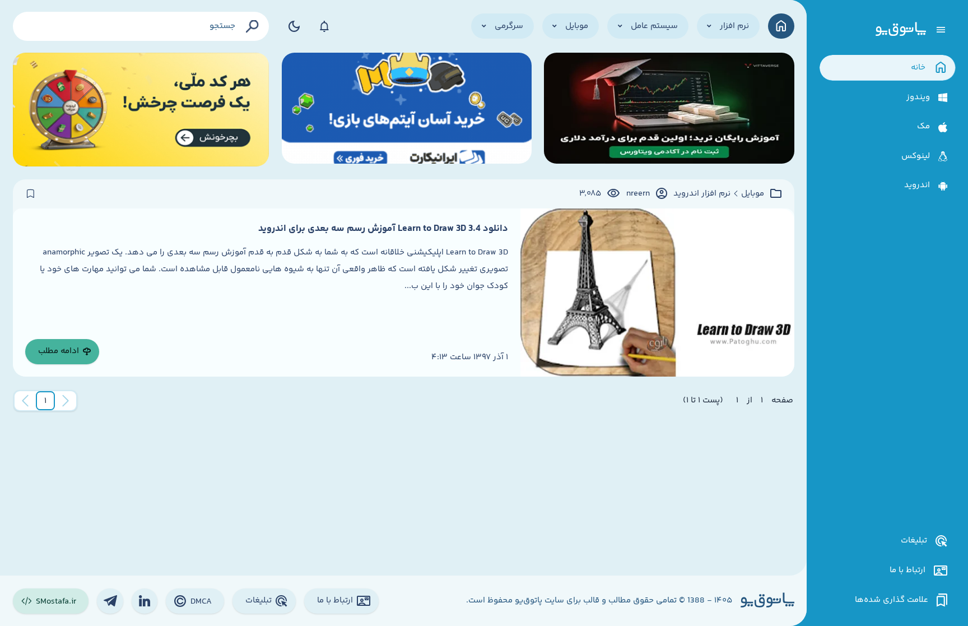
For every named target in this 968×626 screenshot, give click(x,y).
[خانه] (781, 26)
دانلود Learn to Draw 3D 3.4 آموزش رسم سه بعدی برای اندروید (383, 228)
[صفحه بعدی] (25, 400)
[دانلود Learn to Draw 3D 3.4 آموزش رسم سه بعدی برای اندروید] (657, 292)
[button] (45, 400)
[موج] (669, 109)
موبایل (752, 194)
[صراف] (141, 109)
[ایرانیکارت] (407, 109)
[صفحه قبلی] (65, 400)
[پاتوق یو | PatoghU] (901, 29)
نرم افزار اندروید (701, 194)
